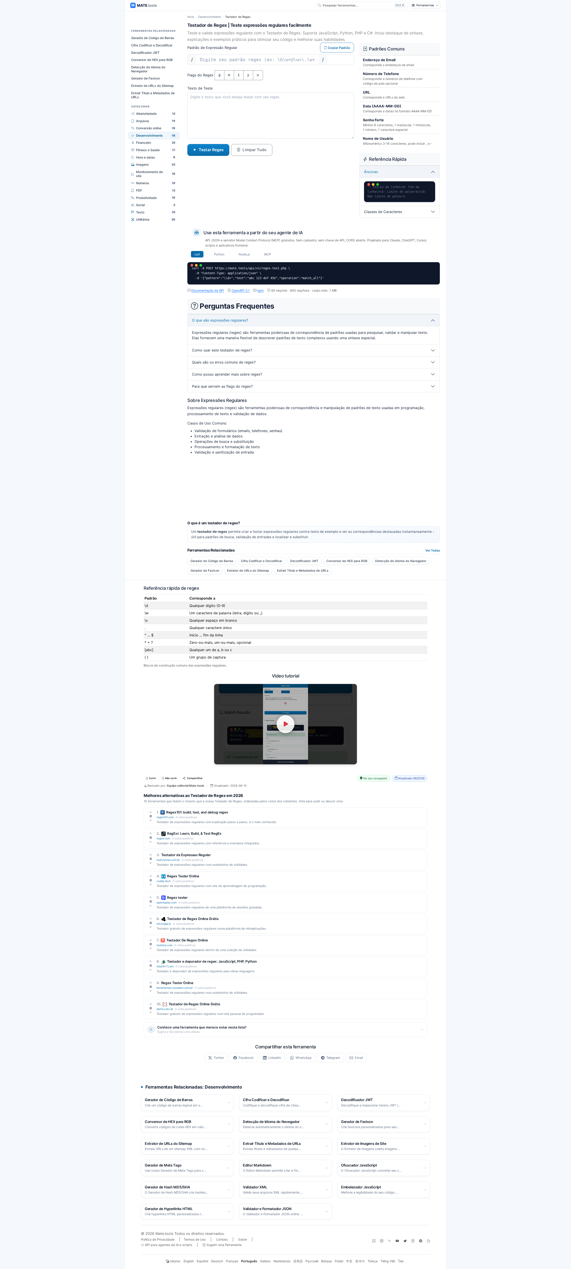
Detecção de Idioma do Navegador (148, 69)
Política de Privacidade (157, 1239)
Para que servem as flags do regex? (222, 386)
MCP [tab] (267, 254)
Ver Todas (432, 550)
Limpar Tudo (254, 149)
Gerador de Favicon (145, 78)
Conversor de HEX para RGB (152, 60)
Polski (339, 1261)
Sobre (242, 1239)
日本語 (298, 1261)
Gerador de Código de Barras (152, 38)
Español (202, 1261)
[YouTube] (397, 1241)
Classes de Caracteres (383, 211)
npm (260, 290)
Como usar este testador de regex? (222, 350)
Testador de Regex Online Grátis (193, 919)
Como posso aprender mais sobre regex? (227, 374)
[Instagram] (381, 1241)
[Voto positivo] (150, 812)
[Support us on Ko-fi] (428, 1241)
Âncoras (371, 171)
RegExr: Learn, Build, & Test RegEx (194, 833)
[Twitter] (405, 1241)
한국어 (360, 1261)
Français (232, 1261)
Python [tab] (219, 254)
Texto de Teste (200, 88)
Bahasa (326, 1261)
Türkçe (373, 1261)
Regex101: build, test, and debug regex (197, 812)
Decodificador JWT (145, 52)
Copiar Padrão (339, 48)
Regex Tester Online (183, 876)
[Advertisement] (313, 489)
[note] (412, 1241)
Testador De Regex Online (187, 940)
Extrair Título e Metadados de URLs (153, 95)
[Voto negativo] (150, 820)
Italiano (265, 1261)
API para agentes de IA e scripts (168, 1245)
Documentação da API (207, 290)
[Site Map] (373, 1241)
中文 (349, 1261)
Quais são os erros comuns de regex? (224, 362)
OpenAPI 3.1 (241, 290)
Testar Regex (211, 149)
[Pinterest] (420, 1241)
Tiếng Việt (388, 1261)
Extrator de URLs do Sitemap (152, 86)
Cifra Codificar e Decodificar (151, 45)
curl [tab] (197, 254)
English (189, 1261)
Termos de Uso (195, 1239)
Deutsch (217, 1261)
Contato (222, 1239)
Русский (312, 1261)
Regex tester (177, 897)
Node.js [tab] (244, 254)
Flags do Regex (200, 75)
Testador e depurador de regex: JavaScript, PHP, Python (212, 961)
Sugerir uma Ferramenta (224, 1245)
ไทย (400, 1261)
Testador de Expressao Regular (186, 855)
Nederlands (281, 1261)
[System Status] (389, 1241)
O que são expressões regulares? (220, 320)
